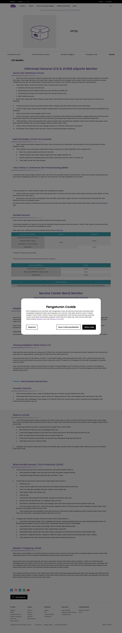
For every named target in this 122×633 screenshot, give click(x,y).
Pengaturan (32, 327)
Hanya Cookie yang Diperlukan (68, 327)
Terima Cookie (89, 327)
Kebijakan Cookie (41, 319)
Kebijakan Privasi (55, 319)
